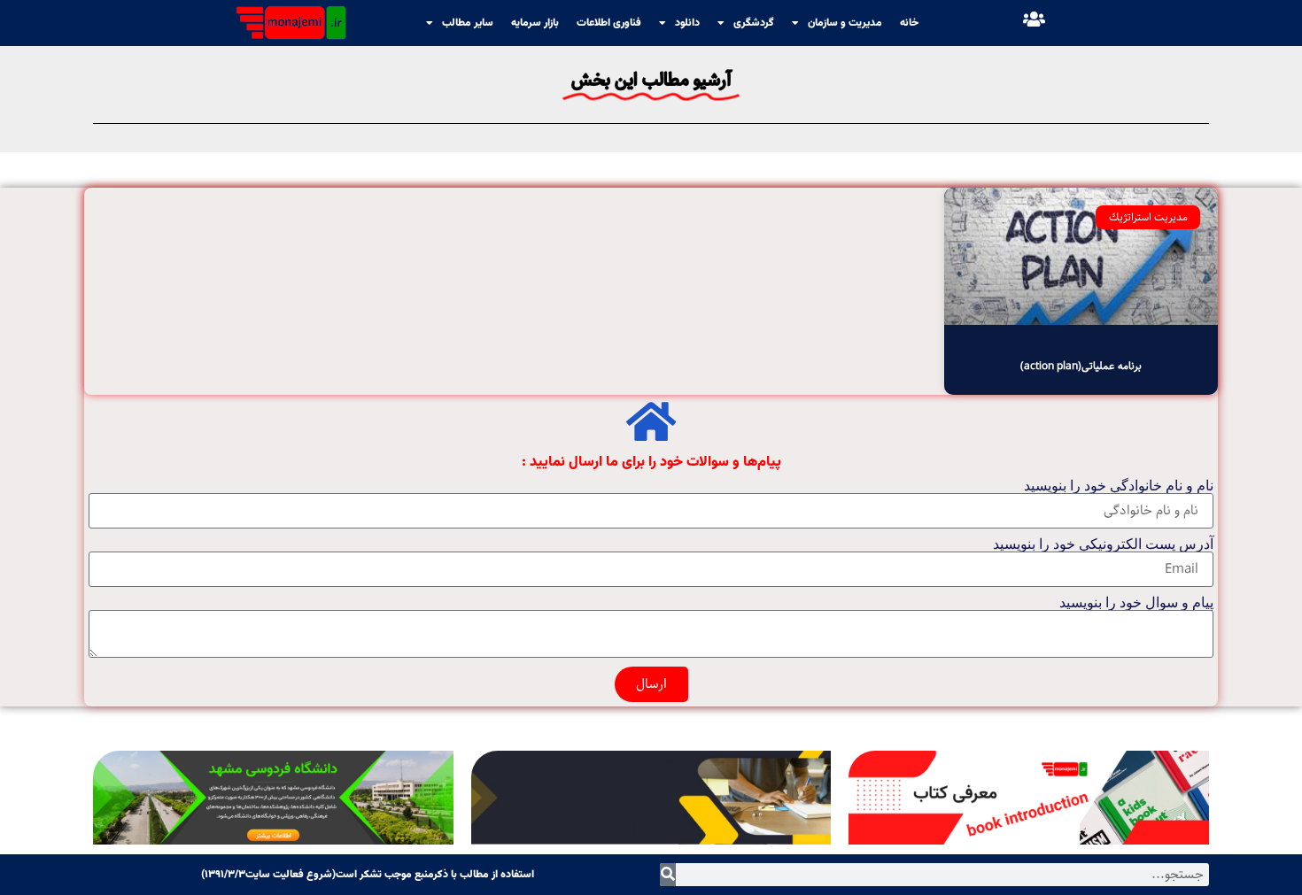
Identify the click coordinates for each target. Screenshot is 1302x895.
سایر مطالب (467, 23)
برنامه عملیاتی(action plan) (1081, 366)
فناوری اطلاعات (609, 23)
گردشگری (753, 23)
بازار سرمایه (535, 23)
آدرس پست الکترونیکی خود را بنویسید (1103, 544)
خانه (909, 23)
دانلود (687, 23)
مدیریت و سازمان (845, 23)
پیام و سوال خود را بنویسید (1136, 603)
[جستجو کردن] (668, 874)
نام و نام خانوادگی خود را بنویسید (1118, 486)
